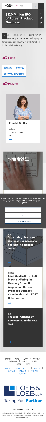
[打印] (41, 22)
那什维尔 (36, 358)
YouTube (37, 368)
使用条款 (34, 371)
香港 (28, 364)
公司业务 (8, 67)
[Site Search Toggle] (35, 6)
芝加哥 (26, 358)
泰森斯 (34, 361)
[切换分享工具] (41, 18)
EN (17, 6)
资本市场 (20, 67)
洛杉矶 (8, 358)
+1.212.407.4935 (16, 132)
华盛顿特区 (12, 361)
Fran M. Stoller (18, 123)
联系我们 (11, 371)
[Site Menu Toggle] (41, 6)
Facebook (20, 368)
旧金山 (24, 361)
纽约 (17, 358)
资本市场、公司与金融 (14, 73)
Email (11, 135)
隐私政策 (22, 371)
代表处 (19, 364)
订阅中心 (23, 373)
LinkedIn (8, 368)
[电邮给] (41, 14)
